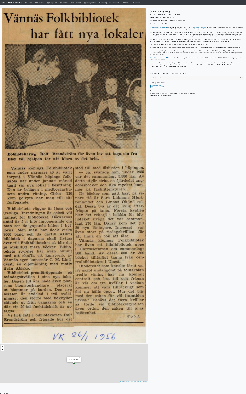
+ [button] (2, 346)
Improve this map (142, 381)
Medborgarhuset (156, 85)
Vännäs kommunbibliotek (158, 87)
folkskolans (182, 63)
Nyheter (41, 2)
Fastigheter (91, 3)
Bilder (65, 2)
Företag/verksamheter (109, 3)
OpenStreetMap (134, 381)
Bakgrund (53, 2)
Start (29, 2)
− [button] (2, 349)
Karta (127, 3)
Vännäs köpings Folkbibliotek (158, 27)
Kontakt (137, 3)
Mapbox (127, 381)
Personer (77, 3)
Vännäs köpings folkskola (198, 27)
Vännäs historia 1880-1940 (12, 3)
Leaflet (122, 381)
